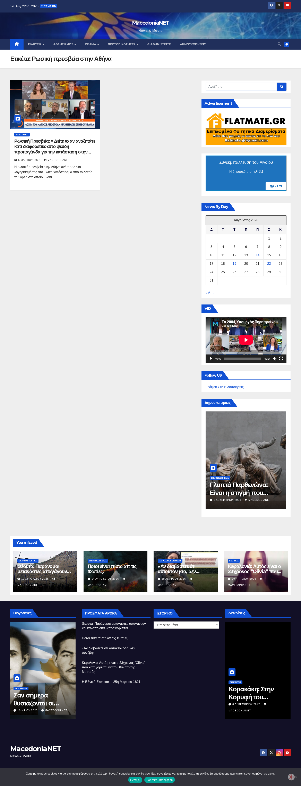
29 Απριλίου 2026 (174, 578)
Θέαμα (91, 44)
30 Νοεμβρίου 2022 (246, 704)
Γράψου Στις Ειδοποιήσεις (225, 387)
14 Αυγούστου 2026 (106, 578)
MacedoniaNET (150, 23)
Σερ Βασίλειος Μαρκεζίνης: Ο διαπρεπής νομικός (41, 697)
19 (234, 263)
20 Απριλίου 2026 (244, 578)
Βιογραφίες (21, 682)
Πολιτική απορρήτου (159, 779)
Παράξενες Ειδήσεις (170, 561)
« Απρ (210, 292)
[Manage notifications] (291, 777)
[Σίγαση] (275, 359)
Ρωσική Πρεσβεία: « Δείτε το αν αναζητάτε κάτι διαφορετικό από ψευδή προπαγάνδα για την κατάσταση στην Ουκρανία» (54, 149)
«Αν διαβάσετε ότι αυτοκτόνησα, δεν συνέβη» (177, 571)
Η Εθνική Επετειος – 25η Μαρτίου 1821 (111, 682)
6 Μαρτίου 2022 (29, 160)
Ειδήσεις (35, 44)
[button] (279, 44)
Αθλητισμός (63, 44)
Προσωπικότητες (122, 44)
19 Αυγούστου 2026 (35, 578)
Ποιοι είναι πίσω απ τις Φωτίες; (112, 568)
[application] (246, 340)
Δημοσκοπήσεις (193, 44)
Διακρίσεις (235, 682)
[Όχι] (296, 777)
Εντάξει (135, 779)
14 (257, 255)
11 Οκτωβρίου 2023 (228, 500)
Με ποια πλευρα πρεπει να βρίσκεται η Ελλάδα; (244, 488)
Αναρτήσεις (22, 134)
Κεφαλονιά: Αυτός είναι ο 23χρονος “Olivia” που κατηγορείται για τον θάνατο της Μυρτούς (113, 667)
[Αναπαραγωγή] (211, 359)
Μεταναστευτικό (28, 561)
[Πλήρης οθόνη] (281, 359)
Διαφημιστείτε (159, 44)
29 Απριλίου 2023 (30, 704)
